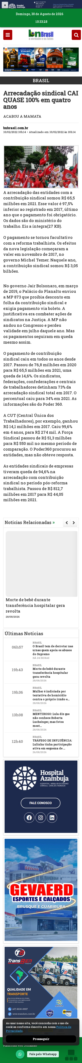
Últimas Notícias (24, 633)
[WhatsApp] (20, 1054)
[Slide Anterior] (66, 522)
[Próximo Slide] (73, 522)
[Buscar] (76, 35)
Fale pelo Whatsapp (43, 1054)
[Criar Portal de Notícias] (71, 1055)
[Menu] (7, 35)
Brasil (41, 80)
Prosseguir (41, 1039)
